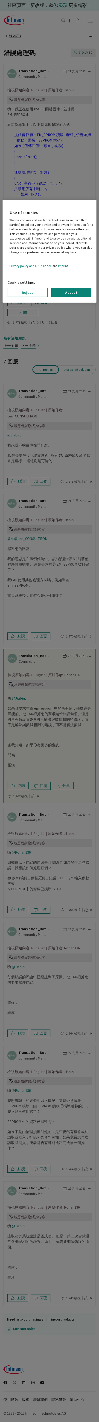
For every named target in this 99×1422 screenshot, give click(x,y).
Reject (27, 292)
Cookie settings (21, 282)
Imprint (63, 266)
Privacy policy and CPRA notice (30, 266)
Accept (71, 292)
